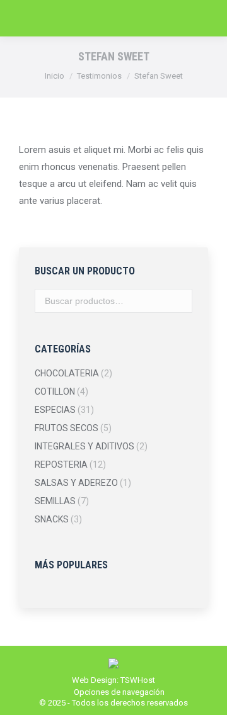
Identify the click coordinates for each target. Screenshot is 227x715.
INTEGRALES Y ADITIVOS (84, 446)
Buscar (179, 301)
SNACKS (52, 519)
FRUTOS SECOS (66, 428)
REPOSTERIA (61, 464)
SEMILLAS (55, 501)
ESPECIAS (55, 410)
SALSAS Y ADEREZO (76, 483)
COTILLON (55, 391)
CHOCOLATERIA (67, 373)
